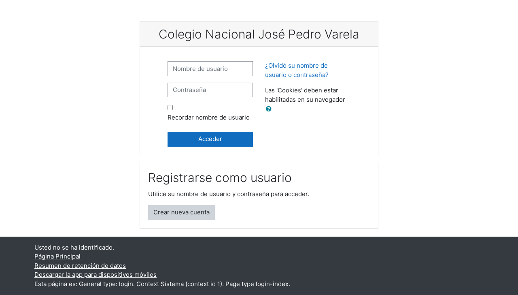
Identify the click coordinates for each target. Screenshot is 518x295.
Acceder (210, 139)
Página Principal (57, 256)
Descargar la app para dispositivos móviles (95, 274)
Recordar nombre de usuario (209, 117)
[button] (270, 109)
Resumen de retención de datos (80, 265)
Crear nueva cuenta (181, 212)
